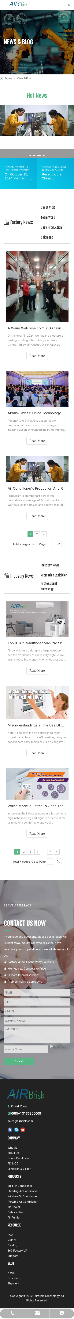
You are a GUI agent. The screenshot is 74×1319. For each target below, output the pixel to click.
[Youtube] (22, 1129)
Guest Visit (48, 207)
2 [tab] (34, 156)
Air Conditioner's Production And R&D (37, 488)
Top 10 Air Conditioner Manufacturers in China (37, 643)
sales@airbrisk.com (20, 1121)
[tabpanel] (37, 120)
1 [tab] (30, 156)
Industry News (50, 565)
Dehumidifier (15, 1212)
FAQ (10, 1234)
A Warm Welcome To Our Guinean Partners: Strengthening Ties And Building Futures (37, 328)
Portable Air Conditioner (23, 1201)
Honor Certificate (18, 1158)
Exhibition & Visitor (19, 1168)
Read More (37, 356)
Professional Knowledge (49, 586)
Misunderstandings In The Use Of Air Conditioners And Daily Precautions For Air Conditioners (37, 725)
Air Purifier (14, 1217)
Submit (19, 1061)
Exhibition (14, 1278)
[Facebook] (10, 1129)
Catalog (12, 1245)
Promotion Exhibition (54, 575)
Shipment (47, 237)
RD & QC (13, 1163)
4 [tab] (44, 156)
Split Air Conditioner (20, 1185)
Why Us (12, 1147)
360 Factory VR (17, 1250)
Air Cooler (14, 1207)
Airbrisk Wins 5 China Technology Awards (37, 413)
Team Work (48, 217)
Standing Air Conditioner (23, 1191)
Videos (12, 1240)
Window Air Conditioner (22, 1196)
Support (13, 1255)
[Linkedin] (16, 1129)
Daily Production (51, 227)
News (11, 1272)
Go (58, 544)
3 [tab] (38, 156)
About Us (13, 1152)
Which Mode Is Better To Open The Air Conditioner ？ (37, 806)
